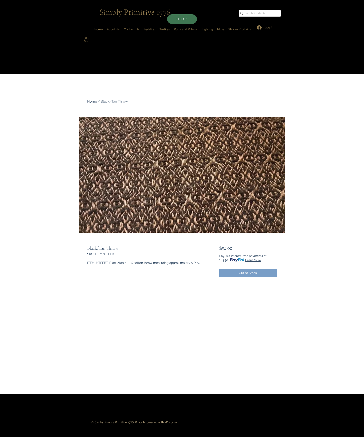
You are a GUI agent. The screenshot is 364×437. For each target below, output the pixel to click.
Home (92, 101)
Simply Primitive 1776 (134, 12)
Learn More (253, 260)
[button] (220, 29)
